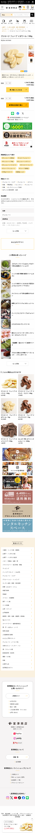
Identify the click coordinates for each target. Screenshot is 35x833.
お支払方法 (13, 701)
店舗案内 (28, 815)
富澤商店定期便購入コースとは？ (18, 117)
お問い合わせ (14, 712)
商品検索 (7, 814)
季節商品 (10, 185)
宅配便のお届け (14, 704)
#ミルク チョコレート (24, 158)
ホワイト (4, 31)
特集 (4, 185)
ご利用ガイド (15, 774)
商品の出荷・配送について (15, 119)
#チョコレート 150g (7, 161)
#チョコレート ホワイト (23, 161)
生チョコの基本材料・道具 (10, 190)
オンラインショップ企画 (14, 187)
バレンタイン (19, 185)
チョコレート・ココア (8, 29)
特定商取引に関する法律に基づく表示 (13, 815)
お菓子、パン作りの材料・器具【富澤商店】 (14, 27)
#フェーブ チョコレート (8, 168)
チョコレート (20, 29)
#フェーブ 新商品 (23, 168)
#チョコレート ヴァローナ (9, 165)
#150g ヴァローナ (7, 172)
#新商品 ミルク (20, 172)
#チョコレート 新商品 (8, 158)
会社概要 (18, 762)
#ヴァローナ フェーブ (26, 165)
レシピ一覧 (15, 814)
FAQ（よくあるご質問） (18, 777)
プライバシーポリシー (17, 783)
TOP (2, 814)
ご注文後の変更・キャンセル (18, 709)
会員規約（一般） (16, 780)
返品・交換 (13, 707)
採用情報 (17, 817)
